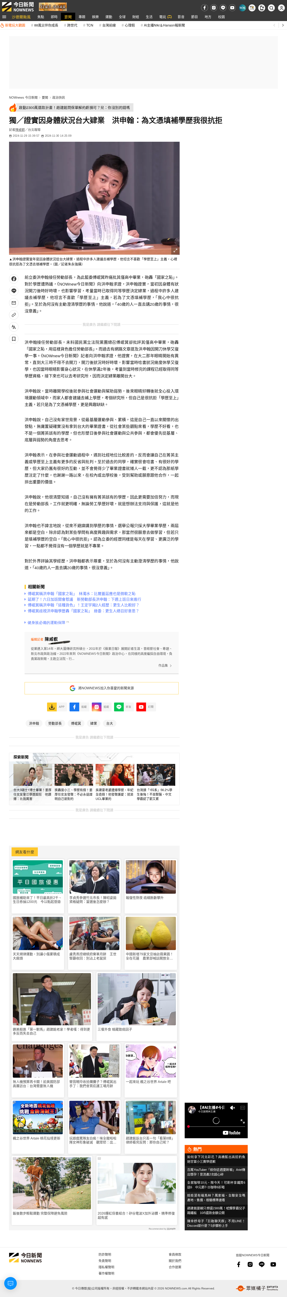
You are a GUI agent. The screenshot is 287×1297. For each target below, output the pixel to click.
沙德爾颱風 (21, 16)
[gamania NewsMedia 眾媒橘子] (257, 1288)
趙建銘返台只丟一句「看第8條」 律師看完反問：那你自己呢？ (151, 1140)
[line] (223, 7)
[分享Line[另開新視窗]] (13, 291)
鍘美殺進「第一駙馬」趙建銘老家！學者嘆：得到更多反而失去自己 (51, 1031)
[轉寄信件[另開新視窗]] (13, 303)
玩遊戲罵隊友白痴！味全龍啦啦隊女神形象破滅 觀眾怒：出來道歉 (92, 1140)
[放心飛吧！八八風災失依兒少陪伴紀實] (53, 6)
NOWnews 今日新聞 (23, 97)
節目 (194, 16)
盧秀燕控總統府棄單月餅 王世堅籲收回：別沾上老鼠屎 (92, 956)
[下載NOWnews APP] (261, 7)
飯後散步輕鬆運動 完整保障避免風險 (40, 1213)
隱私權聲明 (106, 1266)
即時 (54, 16)
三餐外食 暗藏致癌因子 (115, 1029)
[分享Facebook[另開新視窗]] (13, 279)
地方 (208, 16)
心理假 (130, 25)
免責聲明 (105, 1260)
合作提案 (175, 1266)
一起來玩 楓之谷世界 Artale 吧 (148, 1082)
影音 (181, 16)
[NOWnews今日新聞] (18, 7)
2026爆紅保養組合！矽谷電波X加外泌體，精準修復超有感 (136, 1215)
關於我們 (175, 1260)
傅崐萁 (76, 723)
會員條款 (175, 1254)
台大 (109, 723)
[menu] (4, 17)
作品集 (163, 665)
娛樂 (95, 16)
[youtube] (232, 7)
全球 (122, 16)
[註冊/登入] (281, 7)
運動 (108, 16)
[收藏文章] (13, 339)
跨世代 (72, 25)
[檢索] (271, 7)
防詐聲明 (105, 1254)
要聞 (68, 16)
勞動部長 (55, 723)
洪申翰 (34, 723)
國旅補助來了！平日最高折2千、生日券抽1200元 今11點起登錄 (37, 900)
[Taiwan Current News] (242, 7)
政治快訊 (58, 97)
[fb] (204, 7)
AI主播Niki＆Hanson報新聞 (164, 25)
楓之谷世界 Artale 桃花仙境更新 (36, 1138)
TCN (89, 25)
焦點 (40, 16)
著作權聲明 (106, 1273)
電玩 (162, 16)
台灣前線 (109, 25)
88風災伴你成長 (46, 25)
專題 (82, 16)
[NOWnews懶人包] (252, 7)
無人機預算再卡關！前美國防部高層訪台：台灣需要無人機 (36, 1084)
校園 (221, 16)
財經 (135, 16)
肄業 (93, 723)
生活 (149, 16)
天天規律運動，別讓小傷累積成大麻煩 (36, 956)
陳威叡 (20, 129)
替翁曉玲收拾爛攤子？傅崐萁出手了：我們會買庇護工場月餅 (92, 1084)
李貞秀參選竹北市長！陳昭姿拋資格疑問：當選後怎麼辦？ (92, 900)
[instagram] (213, 7)
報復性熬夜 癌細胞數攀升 (145, 898)
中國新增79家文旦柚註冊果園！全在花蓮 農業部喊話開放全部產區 (149, 956)
